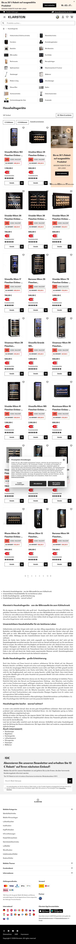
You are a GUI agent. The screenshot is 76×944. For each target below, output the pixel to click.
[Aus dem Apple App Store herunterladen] (44, 911)
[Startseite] (5, 28)
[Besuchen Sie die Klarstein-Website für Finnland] (23, 914)
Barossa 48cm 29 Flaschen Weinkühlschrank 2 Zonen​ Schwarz (37, 281)
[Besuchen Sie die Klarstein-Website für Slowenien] (4, 919)
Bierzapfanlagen (37, 696)
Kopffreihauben (8, 830)
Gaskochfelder (8, 858)
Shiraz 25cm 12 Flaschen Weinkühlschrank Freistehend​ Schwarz (36, 535)
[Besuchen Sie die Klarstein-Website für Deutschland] (4, 910)
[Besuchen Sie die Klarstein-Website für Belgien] (26, 914)
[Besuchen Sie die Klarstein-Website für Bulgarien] (19, 914)
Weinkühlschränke (9, 813)
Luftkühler (6, 846)
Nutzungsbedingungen (61, 918)
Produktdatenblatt (9, 175)
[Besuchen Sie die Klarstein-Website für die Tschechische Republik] (34, 910)
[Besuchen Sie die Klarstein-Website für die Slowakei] (30, 910)
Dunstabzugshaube (9, 642)
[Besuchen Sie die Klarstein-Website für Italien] (19, 910)
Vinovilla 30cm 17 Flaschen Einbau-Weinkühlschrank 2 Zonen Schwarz (14, 281)
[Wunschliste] (67, 17)
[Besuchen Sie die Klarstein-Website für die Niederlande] (30, 914)
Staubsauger (9, 731)
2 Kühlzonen (23, 122)
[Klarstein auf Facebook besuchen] (8, 931)
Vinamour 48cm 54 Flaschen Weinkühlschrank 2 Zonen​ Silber (61, 344)
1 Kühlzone (9, 122)
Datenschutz (7, 934)
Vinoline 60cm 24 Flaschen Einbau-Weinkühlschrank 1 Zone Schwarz (37, 154)
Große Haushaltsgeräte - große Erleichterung (19, 596)
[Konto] (63, 17)
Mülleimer (8, 745)
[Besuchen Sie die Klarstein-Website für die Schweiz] (11, 910)
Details (12, 183)
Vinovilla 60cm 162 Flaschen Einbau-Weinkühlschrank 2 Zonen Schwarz (14, 154)
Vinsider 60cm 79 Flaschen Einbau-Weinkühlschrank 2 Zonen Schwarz (61, 281)
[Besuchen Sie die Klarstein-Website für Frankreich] (15, 910)
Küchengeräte (10, 736)
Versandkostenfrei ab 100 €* (63, 12)
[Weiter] (50, 576)
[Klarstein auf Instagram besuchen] (4, 931)
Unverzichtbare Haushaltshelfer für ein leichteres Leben (22, 594)
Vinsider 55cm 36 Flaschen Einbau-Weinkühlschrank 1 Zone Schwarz (37, 217)
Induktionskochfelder (10, 854)
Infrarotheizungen (9, 834)
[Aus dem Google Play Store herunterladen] (56, 911)
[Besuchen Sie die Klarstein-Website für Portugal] (34, 914)
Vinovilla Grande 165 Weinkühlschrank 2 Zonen (37, 344)
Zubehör (46, 699)
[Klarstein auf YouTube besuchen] (13, 931)
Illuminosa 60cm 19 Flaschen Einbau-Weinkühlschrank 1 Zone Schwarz (61, 408)
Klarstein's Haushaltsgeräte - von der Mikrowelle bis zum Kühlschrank (27, 591)
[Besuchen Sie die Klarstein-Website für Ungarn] (4, 914)
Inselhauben (7, 826)
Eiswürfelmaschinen (51, 696)
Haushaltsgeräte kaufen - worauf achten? (17, 598)
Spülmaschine (20, 670)
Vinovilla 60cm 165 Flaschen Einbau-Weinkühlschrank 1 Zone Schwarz (37, 408)
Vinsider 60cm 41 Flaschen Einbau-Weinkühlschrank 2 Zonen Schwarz (14, 408)
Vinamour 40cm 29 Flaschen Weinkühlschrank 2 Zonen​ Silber (14, 344)
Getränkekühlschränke (11, 842)
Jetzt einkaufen (49, 5)
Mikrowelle (17, 631)
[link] (14, 137)
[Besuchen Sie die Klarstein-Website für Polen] (8, 914)
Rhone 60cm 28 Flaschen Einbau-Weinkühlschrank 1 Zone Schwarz (13, 535)
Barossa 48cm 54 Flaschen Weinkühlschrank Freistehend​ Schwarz (60, 535)
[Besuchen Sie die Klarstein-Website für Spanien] (23, 910)
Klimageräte (9, 740)
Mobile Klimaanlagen (10, 817)
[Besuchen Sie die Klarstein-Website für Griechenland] (8, 919)
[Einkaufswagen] (72, 17)
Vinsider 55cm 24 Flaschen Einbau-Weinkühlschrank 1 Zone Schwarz (61, 217)
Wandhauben (7, 850)
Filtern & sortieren (65, 115)
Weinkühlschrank (49, 612)
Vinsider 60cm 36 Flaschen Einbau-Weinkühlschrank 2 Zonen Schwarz (14, 217)
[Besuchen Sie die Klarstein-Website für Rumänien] (15, 914)
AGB (16, 934)
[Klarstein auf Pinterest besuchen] (17, 931)
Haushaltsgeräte (13, 28)
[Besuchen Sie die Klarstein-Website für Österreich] (8, 910)
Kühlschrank (28, 612)
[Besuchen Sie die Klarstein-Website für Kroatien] (11, 914)
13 (47, 576)
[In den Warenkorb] (22, 183)
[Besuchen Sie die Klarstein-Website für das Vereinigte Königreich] (26, 910)
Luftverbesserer (10, 738)
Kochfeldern (65, 696)
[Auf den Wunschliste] (23, 128)
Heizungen (8, 742)
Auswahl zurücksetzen (37, 121)
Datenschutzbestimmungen (46, 918)
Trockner (15, 685)
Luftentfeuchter (8, 821)
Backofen (6, 631)
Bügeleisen (8, 734)
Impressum (25, 934)
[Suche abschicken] (3, 23)
